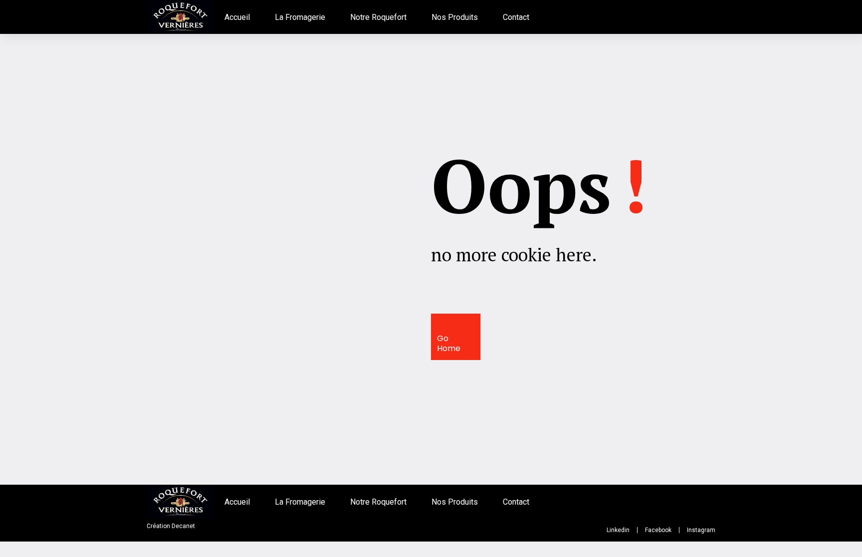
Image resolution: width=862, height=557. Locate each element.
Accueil (237, 17)
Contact (516, 17)
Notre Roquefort (378, 17)
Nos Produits (454, 17)
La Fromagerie (300, 17)
